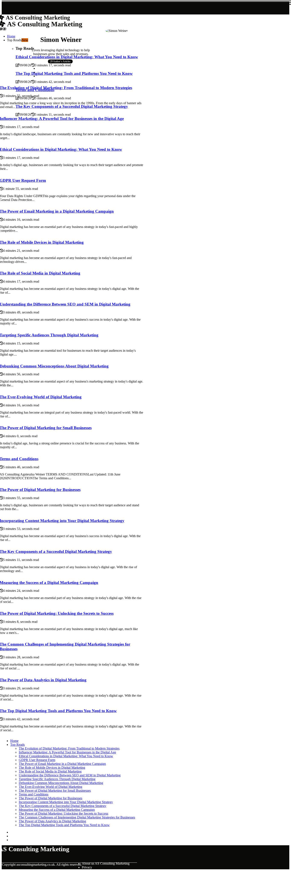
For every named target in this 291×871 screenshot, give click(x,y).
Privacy (87, 867)
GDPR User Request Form (37, 760)
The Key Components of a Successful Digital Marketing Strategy (62, 806)
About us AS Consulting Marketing (106, 863)
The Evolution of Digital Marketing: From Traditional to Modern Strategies (69, 748)
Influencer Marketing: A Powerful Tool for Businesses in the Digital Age (67, 752)
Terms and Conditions (33, 794)
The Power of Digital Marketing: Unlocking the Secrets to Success (63, 813)
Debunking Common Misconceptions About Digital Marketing (61, 783)
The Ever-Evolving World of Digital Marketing (50, 786)
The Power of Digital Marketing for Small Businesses (55, 790)
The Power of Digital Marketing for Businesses (50, 798)
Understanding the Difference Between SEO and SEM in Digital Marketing (70, 775)
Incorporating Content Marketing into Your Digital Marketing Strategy (66, 802)
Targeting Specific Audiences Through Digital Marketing (57, 779)
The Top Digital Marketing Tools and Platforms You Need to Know (64, 825)
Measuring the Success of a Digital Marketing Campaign (57, 809)
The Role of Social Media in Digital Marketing (50, 771)
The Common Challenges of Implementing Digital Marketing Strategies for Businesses (77, 817)
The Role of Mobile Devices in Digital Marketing (52, 767)
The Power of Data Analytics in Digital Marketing (52, 821)
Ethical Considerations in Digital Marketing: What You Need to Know (66, 756)
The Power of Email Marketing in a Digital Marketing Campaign (62, 764)
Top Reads (17, 744)
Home (14, 741)
